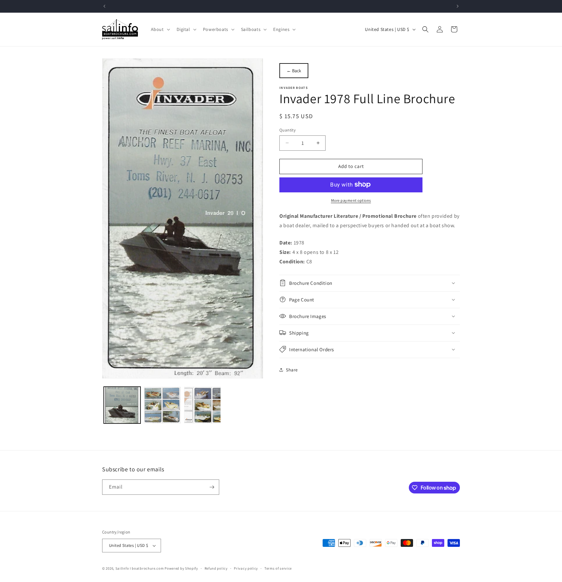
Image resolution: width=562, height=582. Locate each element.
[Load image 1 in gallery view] (122, 405)
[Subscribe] (212, 487)
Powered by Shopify (181, 568)
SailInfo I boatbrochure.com (139, 568)
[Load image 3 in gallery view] (202, 405)
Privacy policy (246, 568)
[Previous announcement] (104, 6)
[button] (160, 29)
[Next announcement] (457, 6)
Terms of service (278, 568)
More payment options (351, 200)
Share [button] (292, 369)
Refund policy (216, 568)
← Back (294, 71)
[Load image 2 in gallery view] (162, 405)
